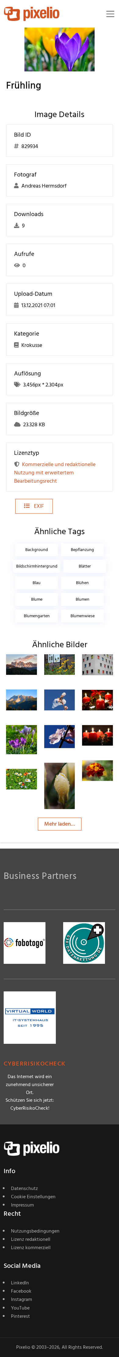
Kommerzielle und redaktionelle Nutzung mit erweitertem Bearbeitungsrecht (55, 472)
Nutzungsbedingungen (35, 1231)
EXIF (38, 506)
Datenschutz (24, 1188)
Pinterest (20, 1316)
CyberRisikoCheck (35, 1064)
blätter (85, 566)
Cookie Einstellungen (33, 1197)
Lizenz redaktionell (30, 1239)
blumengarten (37, 615)
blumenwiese (82, 615)
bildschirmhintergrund (36, 566)
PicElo (111, 772)
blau (37, 582)
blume (36, 599)
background (36, 549)
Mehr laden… (59, 823)
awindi (36, 781)
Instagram (21, 1299)
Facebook (21, 1291)
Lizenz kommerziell (31, 1248)
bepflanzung (82, 549)
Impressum (22, 1205)
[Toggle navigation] (110, 14)
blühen (82, 582)
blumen (82, 599)
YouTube (20, 1308)
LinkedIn (20, 1283)
